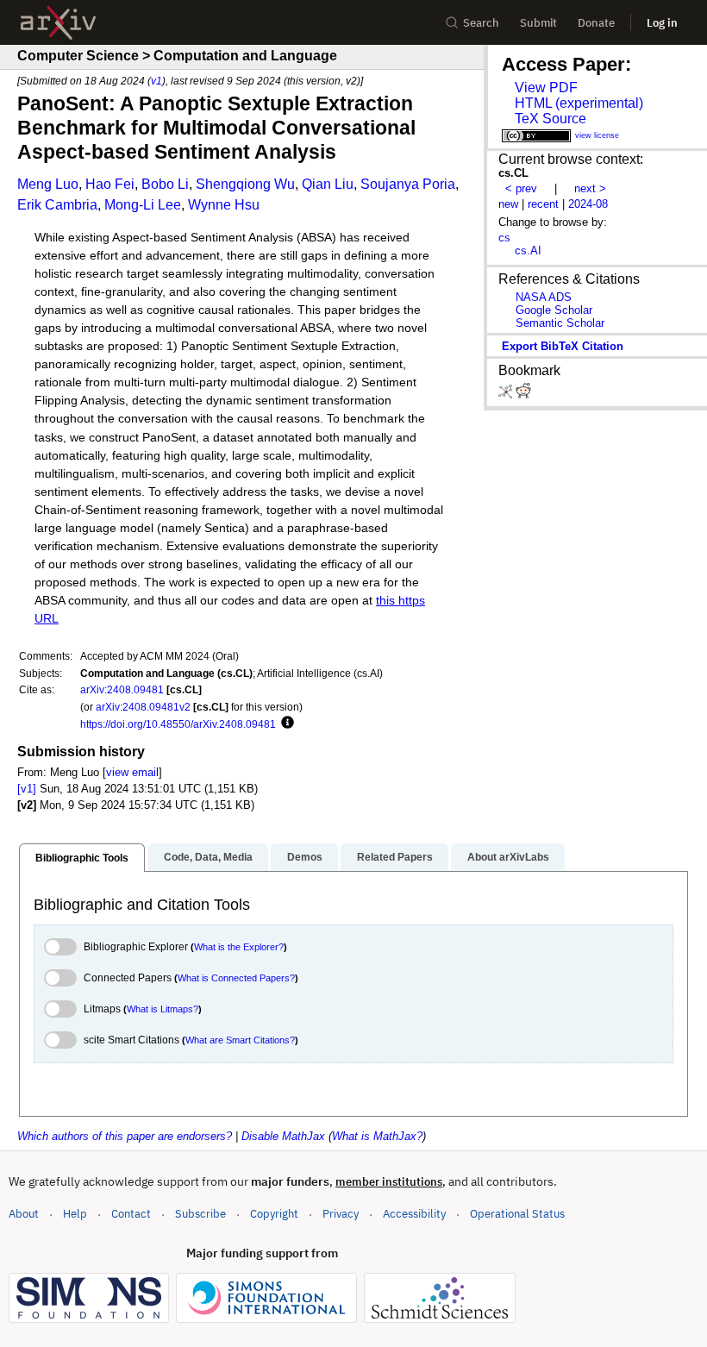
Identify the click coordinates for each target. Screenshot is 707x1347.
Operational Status (517, 1213)
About (24, 1213)
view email (132, 772)
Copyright (274, 1213)
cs (504, 237)
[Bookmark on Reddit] (523, 394)
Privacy (340, 1213)
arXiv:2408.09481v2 (143, 706)
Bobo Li (165, 184)
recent (543, 203)
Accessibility (414, 1213)
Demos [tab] (304, 857)
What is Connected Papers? (236, 978)
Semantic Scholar (560, 322)
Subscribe (200, 1213)
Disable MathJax (283, 1136)
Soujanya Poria (407, 184)
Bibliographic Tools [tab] (81, 858)
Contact (131, 1213)
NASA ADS (544, 297)
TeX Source (550, 118)
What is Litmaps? (162, 1009)
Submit (538, 23)
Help (75, 1213)
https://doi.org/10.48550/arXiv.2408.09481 (178, 724)
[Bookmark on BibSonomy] (507, 394)
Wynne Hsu (224, 204)
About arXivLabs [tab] (508, 857)
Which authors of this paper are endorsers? (124, 1136)
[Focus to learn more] (285, 723)
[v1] (26, 788)
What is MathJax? (377, 1136)
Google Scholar (554, 310)
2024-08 (588, 203)
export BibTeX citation (562, 346)
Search (481, 23)
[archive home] (58, 23)
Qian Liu (328, 184)
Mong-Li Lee (142, 204)
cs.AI (528, 250)
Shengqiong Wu (245, 184)
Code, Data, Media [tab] (208, 857)
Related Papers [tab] (395, 857)
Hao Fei (110, 184)
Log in (662, 23)
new (508, 203)
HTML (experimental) (579, 103)
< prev (521, 188)
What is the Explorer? (239, 947)
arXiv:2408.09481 (122, 689)
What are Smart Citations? (240, 1040)
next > (590, 188)
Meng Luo (47, 184)
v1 (156, 80)
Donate (596, 23)
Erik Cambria (57, 204)
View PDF (546, 87)
